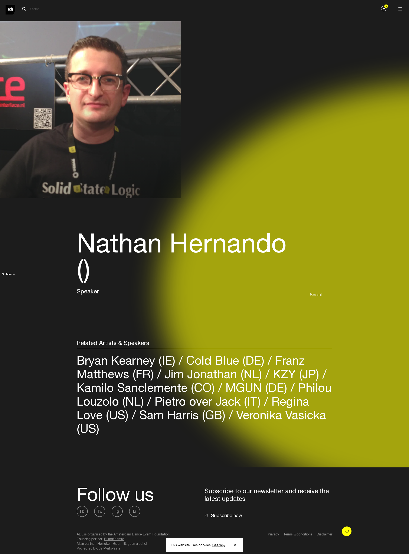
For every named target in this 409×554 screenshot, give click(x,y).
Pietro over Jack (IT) (207, 401)
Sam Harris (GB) (182, 415)
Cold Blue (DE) (225, 360)
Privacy (273, 534)
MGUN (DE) (256, 387)
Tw (99, 511)
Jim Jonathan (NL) (213, 374)
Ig (117, 511)
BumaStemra (114, 539)
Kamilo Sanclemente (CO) (147, 387)
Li (134, 511)
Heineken (104, 543)
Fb (82, 511)
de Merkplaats (109, 548)
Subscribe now (226, 515)
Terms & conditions (297, 534)
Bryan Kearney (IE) (128, 360)
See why (218, 545)
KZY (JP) (296, 374)
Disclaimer (7, 274)
